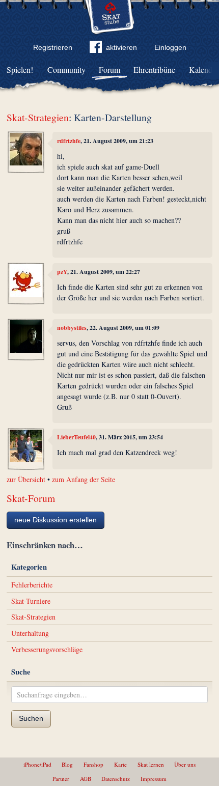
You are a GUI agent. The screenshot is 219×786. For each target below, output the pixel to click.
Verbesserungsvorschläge (47, 649)
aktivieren (121, 47)
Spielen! (20, 69)
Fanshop (93, 764)
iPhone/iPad (37, 764)
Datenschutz (115, 778)
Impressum (154, 778)
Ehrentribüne (154, 69)
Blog (67, 764)
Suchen (31, 718)
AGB (85, 778)
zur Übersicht (26, 479)
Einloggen (170, 47)
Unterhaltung (30, 633)
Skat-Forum (31, 498)
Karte (120, 764)
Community (66, 69)
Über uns (185, 764)
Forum (109, 69)
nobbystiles (72, 327)
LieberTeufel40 (76, 437)
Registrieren (52, 47)
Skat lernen (151, 764)
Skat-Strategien (38, 117)
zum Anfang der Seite (83, 479)
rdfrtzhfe (68, 140)
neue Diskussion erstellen (55, 520)
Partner (60, 778)
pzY (62, 271)
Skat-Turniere (30, 601)
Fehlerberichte (31, 585)
